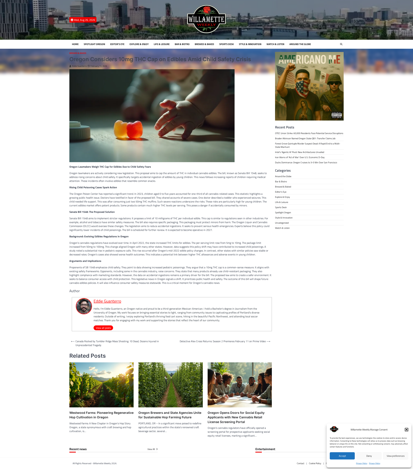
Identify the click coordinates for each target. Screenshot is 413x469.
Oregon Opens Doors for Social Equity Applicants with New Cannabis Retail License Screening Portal (236, 417)
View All (151, 449)
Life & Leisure (162, 44)
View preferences (396, 456)
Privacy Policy (361, 463)
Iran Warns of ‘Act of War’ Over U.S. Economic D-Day (300, 157)
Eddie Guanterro (79, 66)
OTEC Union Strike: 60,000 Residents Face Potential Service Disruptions (309, 133)
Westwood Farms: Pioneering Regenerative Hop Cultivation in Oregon (101, 415)
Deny (369, 456)
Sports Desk (226, 44)
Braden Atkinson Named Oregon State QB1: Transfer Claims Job (305, 138)
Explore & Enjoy (139, 44)
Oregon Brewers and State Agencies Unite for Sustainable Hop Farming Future (169, 415)
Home (75, 44)
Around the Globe (300, 44)
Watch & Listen (275, 44)
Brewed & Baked (204, 44)
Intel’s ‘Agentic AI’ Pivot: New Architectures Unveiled (299, 152)
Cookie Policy (315, 463)
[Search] (341, 44)
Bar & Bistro (182, 44)
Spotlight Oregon (94, 44)
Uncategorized (282, 222)
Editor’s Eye (117, 44)
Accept (342, 456)
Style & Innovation (250, 44)
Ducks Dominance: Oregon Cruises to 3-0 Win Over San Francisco (306, 162)
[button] (406, 429)
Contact (300, 463)
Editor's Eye (280, 191)
